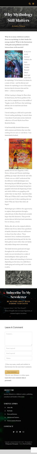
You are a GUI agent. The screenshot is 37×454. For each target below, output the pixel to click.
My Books (9, 411)
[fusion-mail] (23, 432)
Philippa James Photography (11, 444)
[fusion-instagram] (17, 432)
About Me (9, 407)
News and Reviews (12, 414)
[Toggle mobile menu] (33, 4)
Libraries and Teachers (13, 417)
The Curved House (27, 444)
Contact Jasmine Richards (14, 421)
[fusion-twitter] (13, 432)
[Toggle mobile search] (30, 4)
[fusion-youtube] (20, 432)
